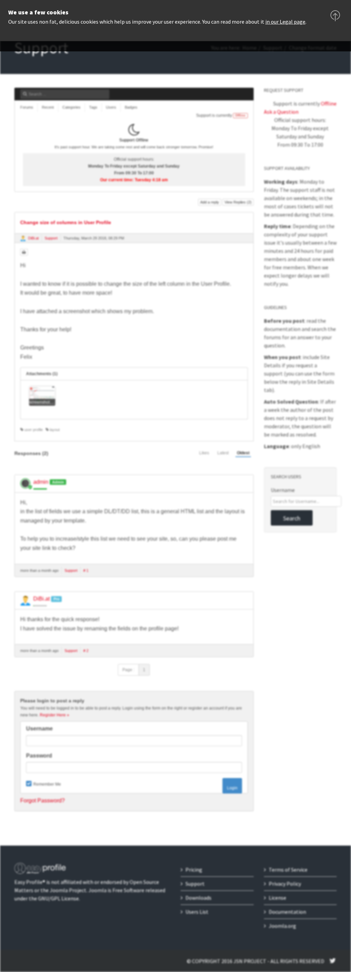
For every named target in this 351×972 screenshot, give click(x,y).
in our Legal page (285, 21)
